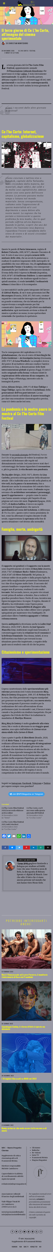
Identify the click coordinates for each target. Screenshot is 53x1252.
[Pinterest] (26, 848)
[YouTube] (24, 1232)
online (24, 74)
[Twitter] (19, 848)
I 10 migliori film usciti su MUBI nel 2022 (19, 1078)
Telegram (36, 783)
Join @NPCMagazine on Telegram (27, 794)
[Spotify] (28, 1232)
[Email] (47, 848)
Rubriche (35, 1150)
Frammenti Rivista (9, 1161)
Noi (40, 1247)
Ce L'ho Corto (23, 51)
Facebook (26, 783)
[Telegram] (33, 1232)
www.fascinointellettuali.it (13, 1212)
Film (20, 1247)
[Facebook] (5, 848)
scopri (9, 108)
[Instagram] (20, 1232)
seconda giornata (20, 455)
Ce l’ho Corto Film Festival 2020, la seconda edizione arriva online (13, 810)
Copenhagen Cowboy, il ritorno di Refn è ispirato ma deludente (23, 1028)
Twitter (47, 783)
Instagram (16, 783)
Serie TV (35, 1155)
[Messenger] (12, 848)
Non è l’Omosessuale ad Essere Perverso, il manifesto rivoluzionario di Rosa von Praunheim (24, 976)
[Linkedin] (33, 848)
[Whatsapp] (40, 848)
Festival (32, 51)
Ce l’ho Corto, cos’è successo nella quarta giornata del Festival (35, 810)
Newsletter (33, 1247)
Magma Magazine (39, 1160)
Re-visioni (36, 1153)
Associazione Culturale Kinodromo (26, 71)
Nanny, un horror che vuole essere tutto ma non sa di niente (24, 1129)
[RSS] (37, 1232)
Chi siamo (36, 1148)
